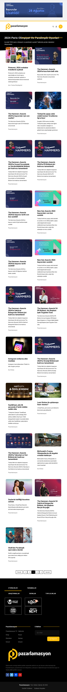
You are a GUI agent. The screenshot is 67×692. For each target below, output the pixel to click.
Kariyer (8, 642)
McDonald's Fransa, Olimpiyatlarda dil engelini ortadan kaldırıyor (47, 453)
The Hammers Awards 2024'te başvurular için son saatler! (18, 116)
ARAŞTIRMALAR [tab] (14, 593)
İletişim (20, 642)
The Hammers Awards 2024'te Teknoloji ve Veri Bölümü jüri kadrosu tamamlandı (18, 456)
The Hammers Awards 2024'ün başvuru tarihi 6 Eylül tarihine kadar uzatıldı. (17, 222)
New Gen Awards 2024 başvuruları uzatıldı (46, 261)
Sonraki (47, 572)
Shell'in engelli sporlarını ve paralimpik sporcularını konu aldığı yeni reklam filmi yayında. (18, 555)
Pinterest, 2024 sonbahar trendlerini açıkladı (18, 69)
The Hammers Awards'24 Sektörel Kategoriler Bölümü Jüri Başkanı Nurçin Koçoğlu (47, 504)
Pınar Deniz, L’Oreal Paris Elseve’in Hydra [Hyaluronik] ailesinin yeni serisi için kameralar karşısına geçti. (18, 507)
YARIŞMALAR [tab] (31, 588)
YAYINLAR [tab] (32, 593)
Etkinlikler (9, 638)
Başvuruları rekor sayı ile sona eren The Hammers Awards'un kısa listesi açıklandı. (48, 77)
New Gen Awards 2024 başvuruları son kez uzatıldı (46, 213)
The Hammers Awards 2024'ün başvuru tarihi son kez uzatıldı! (18, 215)
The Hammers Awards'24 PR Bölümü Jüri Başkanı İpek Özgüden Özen (47, 310)
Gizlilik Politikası (27, 688)
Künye (20, 635)
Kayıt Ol (54, 639)
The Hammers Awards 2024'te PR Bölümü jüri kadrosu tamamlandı (46, 164)
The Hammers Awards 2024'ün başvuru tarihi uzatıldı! (17, 263)
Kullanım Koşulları (39, 688)
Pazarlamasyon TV (11, 631)
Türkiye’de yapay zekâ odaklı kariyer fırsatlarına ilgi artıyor (47, 116)
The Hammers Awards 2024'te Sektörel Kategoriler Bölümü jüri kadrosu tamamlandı (17, 311)
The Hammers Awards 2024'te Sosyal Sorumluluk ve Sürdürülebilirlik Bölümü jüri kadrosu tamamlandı (19, 165)
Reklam (20, 638)
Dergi (7, 635)
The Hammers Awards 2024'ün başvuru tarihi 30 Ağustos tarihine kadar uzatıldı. (17, 271)
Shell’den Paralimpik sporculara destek (16, 549)
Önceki (19, 572)
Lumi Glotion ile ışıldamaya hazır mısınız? (47, 403)
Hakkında (21, 631)
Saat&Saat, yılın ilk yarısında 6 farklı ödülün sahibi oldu (17, 407)
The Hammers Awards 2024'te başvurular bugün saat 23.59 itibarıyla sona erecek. (18, 123)
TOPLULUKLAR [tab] (51, 593)
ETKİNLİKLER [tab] (13, 588)
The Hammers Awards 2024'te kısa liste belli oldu (47, 70)
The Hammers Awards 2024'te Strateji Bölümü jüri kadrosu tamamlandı (48, 361)
